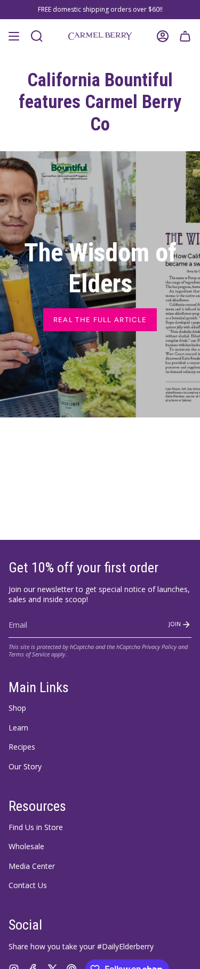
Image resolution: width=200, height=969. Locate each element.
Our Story (25, 766)
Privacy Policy (159, 647)
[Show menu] (14, 36)
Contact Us (28, 885)
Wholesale (26, 846)
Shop (17, 708)
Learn (18, 727)
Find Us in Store (36, 827)
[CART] (185, 36)
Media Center (32, 866)
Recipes (22, 747)
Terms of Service (29, 654)
